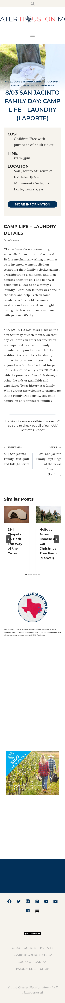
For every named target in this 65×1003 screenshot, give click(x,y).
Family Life (26, 969)
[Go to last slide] (8, 539)
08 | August (12, 81)
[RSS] (28, 911)
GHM (16, 948)
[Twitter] (19, 901)
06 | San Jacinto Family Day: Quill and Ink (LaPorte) (16, 456)
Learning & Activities (32, 955)
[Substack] (37, 911)
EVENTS (16, 85)
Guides (30, 948)
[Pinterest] (37, 901)
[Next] (56, 539)
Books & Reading (33, 962)
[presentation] (16, 514)
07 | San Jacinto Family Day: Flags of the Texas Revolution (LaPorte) (48, 461)
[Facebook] (10, 901)
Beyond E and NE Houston (40, 81)
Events (46, 948)
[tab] (26, 574)
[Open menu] (32, 35)
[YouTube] (46, 901)
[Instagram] (28, 901)
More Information (32, 204)
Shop (44, 969)
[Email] (56, 901)
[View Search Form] (32, 3)
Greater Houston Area (38, 85)
